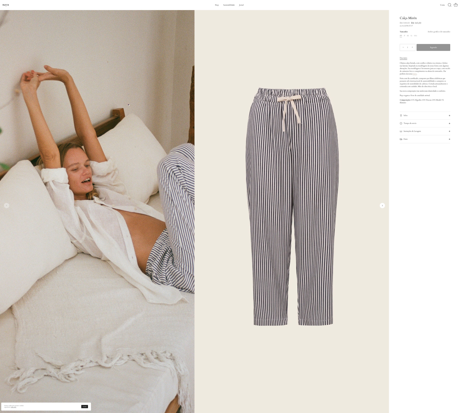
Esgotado (433, 47)
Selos (405, 115)
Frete (405, 139)
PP (401, 36)
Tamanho (425, 32)
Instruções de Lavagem (412, 131)
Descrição (403, 58)
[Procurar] (449, 5)
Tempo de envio (409, 123)
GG (415, 36)
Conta (442, 5)
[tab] (405, 58)
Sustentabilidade (229, 5)
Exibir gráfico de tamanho (439, 31)
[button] (6, 205)
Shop (217, 5)
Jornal (241, 5)
